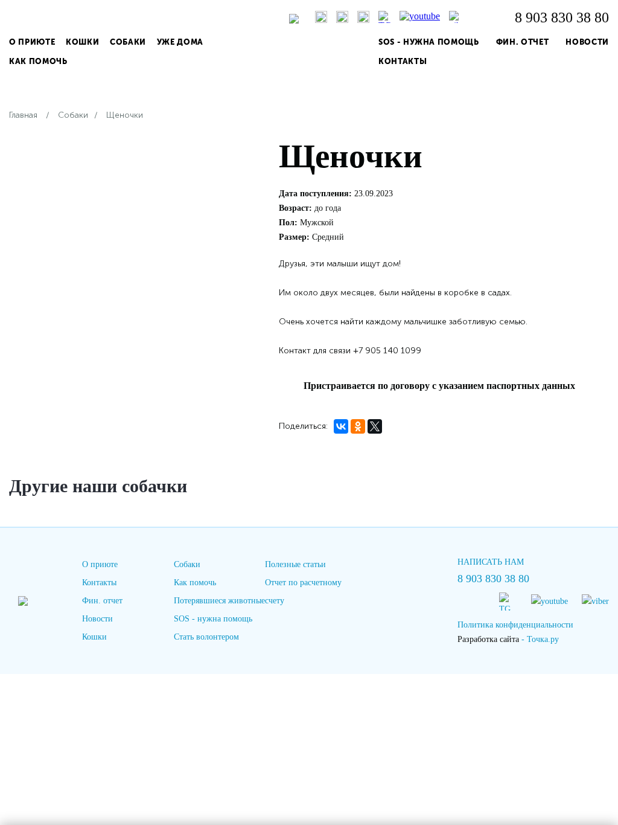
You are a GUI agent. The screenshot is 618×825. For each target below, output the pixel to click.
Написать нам (490, 562)
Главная (23, 115)
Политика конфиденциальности (515, 624)
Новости (587, 42)
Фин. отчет (522, 42)
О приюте (32, 42)
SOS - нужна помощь (428, 42)
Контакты (402, 61)
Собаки (128, 42)
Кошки (82, 42)
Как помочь (38, 61)
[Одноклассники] (358, 426)
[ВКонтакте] (341, 426)
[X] (375, 426)
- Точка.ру (508, 639)
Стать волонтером (206, 636)
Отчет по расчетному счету (303, 591)
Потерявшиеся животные (219, 600)
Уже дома (180, 42)
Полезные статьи (295, 564)
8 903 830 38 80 (562, 17)
